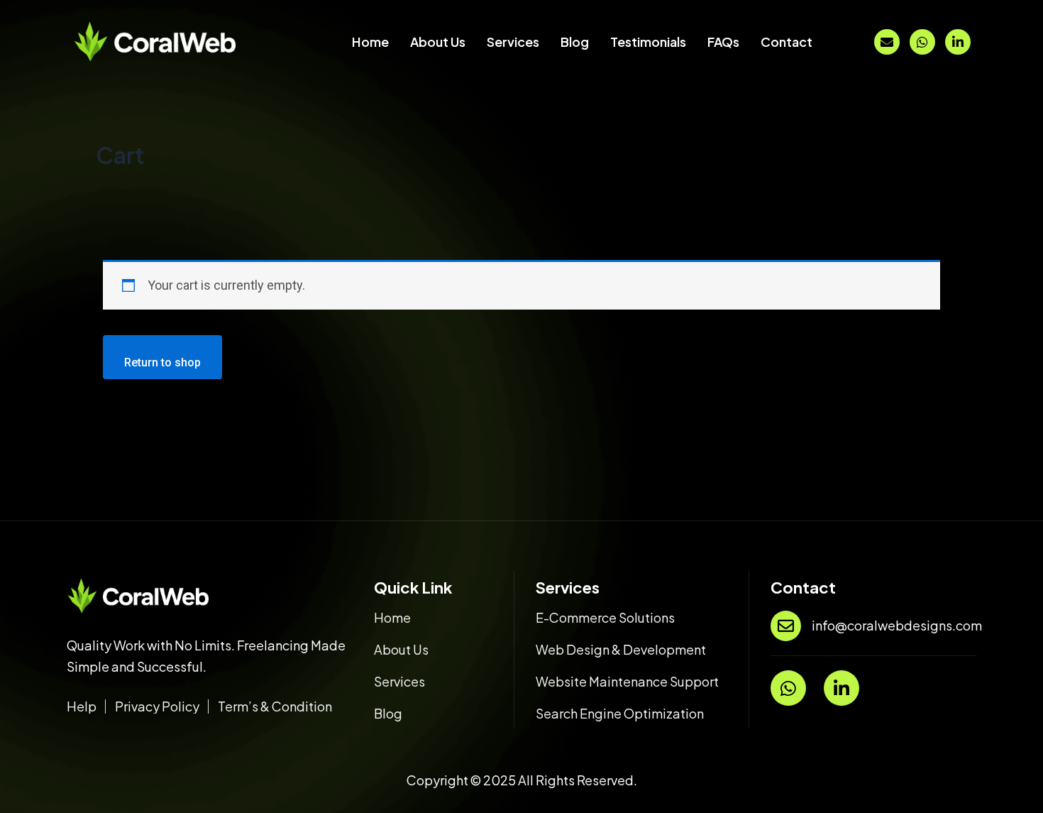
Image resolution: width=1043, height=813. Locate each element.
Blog (575, 41)
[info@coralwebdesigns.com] (786, 626)
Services (513, 41)
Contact (786, 41)
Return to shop (162, 362)
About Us (437, 41)
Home (370, 41)
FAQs (723, 41)
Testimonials (648, 41)
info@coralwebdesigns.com (897, 625)
